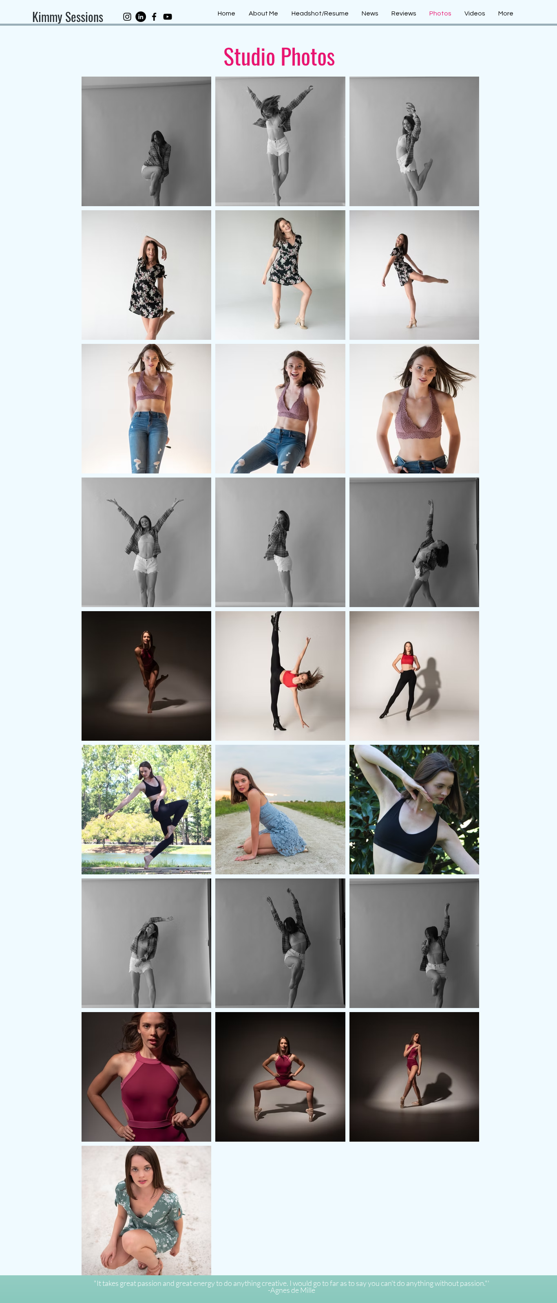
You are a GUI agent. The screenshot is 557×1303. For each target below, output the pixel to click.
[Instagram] (127, 16)
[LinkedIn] (140, 16)
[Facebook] (154, 16)
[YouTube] (167, 16)
